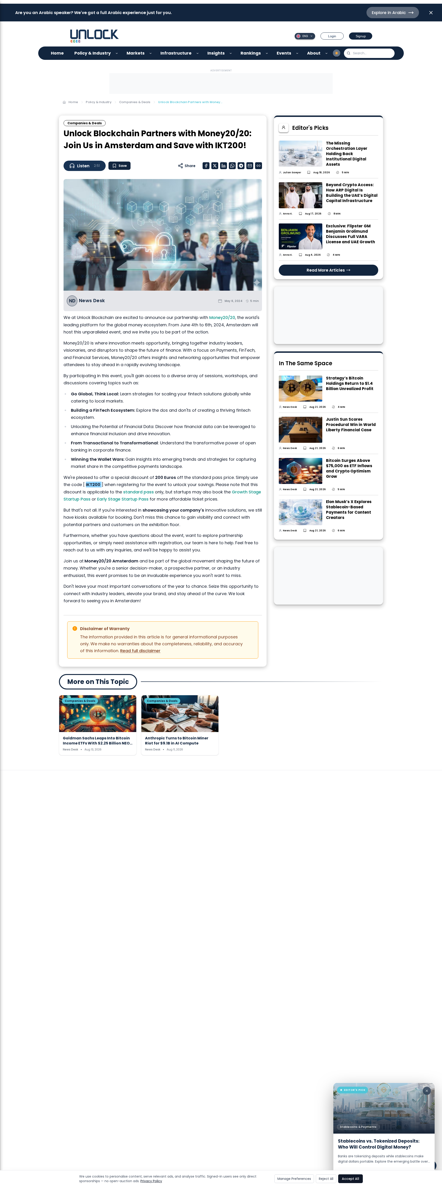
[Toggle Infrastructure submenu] (197, 53)
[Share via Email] (249, 165)
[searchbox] (369, 53)
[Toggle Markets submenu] (150, 53)
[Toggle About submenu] (326, 53)
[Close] (427, 1091)
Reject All (326, 1178)
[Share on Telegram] (241, 165)
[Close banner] (431, 12)
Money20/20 (222, 317)
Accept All (350, 1178)
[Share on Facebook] (206, 165)
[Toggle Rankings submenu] (267, 53)
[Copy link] (258, 165)
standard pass (138, 492)
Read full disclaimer (140, 651)
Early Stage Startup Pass (122, 499)
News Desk (92, 301)
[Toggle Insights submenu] (230, 53)
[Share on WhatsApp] (232, 165)
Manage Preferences (294, 1178)
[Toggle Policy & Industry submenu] (116, 53)
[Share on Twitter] (214, 165)
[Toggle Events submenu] (297, 53)
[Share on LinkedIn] (223, 165)
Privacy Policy (151, 1181)
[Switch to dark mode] (336, 53)
